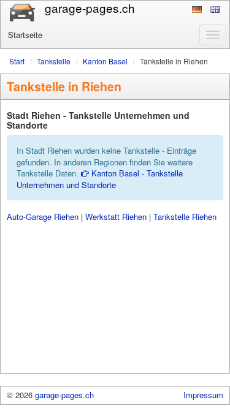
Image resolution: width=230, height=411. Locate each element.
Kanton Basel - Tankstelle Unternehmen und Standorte (100, 178)
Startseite (25, 34)
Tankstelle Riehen (185, 216)
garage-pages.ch (64, 395)
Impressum (203, 395)
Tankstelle (54, 61)
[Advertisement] (115, 298)
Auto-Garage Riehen (43, 216)
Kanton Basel (105, 61)
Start (17, 61)
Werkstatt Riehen (116, 216)
